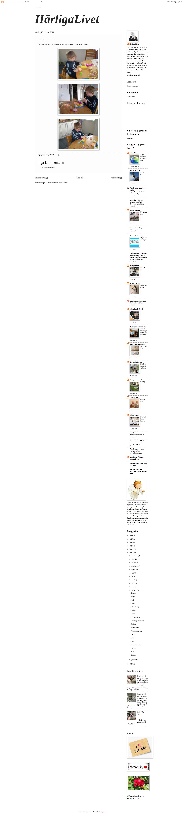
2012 (131, 549)
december (134, 556)
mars (133, 587)
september (134, 566)
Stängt (132, 433)
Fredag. (133, 648)
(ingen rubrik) (141, 676)
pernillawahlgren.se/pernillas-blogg (138, 464)
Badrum (133, 624)
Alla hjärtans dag (136, 631)
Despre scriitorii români (137, 435)
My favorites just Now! (137, 303)
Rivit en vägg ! (142, 268)
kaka (132, 638)
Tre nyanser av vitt (136, 380)
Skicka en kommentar (47, 167)
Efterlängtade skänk (137, 621)
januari (133, 659)
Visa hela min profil (133, 75)
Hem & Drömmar (136, 362)
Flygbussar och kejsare (143, 239)
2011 (131, 553)
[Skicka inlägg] (59, 155)
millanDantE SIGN (136, 309)
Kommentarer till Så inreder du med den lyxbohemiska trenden (137, 443)
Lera (132, 641)
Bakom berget (134, 415)
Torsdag (133, 655)
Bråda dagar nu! (134, 230)
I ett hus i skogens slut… (137, 259)
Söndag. (133, 593)
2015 (131, 539)
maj (132, 580)
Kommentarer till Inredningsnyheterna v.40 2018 (138, 471)
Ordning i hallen (143, 400)
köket (132, 651)
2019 (131, 535)
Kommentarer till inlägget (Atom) (56, 182)
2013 (131, 546)
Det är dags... (142, 173)
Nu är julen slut (143, 213)
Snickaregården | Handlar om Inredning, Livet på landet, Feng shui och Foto (138, 255)
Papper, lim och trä (143, 286)
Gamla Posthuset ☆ (136, 236)
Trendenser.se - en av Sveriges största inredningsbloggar (137, 451)
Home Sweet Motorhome (138, 327)
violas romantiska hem (137, 344)
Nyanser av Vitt (135, 283)
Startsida (79, 177)
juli (132, 573)
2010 (131, 664)
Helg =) (133, 596)
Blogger (101, 812)
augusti (133, 569)
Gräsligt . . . (143, 382)
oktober (134, 562)
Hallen (133, 600)
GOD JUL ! (141, 712)
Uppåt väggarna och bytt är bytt (143, 158)
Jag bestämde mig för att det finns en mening (138, 193)
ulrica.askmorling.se (137, 228)
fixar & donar (135, 627)
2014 (131, 542)
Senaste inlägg (41, 177)
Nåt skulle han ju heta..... (143, 419)
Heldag (133, 610)
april (133, 583)
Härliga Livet (37, 7)
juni (132, 576)
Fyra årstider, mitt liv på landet (138, 189)
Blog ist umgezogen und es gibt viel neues (143, 331)
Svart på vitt (134, 397)
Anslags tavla (135, 617)
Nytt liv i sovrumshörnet (137, 204)
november (134, 559)
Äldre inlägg (116, 177)
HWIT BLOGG (135, 170)
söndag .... (134, 634)
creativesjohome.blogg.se (138, 301)
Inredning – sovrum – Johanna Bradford (137, 201)
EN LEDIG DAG (143, 347)
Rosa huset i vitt (135, 210)
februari (134, 590)
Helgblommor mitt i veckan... (143, 366)
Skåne (133, 614)
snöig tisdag (135, 607)
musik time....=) (136, 645)
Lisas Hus (133, 153)
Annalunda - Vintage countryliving (137, 458)
